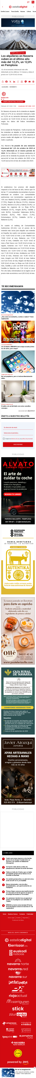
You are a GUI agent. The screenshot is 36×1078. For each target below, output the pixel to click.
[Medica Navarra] (26, 1023)
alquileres (5, 87)
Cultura (29, 11)
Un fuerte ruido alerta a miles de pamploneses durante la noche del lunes (18, 867)
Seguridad (25, 917)
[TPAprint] (9, 1036)
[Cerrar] (35, 1068)
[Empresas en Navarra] (9, 1023)
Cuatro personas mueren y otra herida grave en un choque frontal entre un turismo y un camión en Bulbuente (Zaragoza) (17, 861)
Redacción (4, 97)
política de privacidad (27, 438)
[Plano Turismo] (26, 1030)
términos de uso (15, 438)
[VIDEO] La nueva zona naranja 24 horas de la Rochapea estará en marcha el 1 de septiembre (18, 906)
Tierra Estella (15, 11)
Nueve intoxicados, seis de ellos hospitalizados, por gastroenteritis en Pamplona (17, 886)
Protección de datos (18, 920)
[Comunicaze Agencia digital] (18, 925)
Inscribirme (18, 444)
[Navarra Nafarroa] (18, 1043)
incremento (13, 87)
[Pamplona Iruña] (26, 1036)
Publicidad (30, 914)
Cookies (18, 917)
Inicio (4, 914)
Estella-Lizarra (5, 11)
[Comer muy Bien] (9, 1030)
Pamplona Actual (18, 53)
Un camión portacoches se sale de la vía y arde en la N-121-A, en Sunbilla (18, 879)
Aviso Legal (11, 917)
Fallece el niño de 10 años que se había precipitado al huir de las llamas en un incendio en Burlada (17, 873)
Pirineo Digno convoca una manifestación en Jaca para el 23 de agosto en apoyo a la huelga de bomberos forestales (18, 892)
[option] (18, 6)
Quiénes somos (13, 914)
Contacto (22, 914)
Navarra (22, 11)
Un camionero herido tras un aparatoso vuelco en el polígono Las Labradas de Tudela (17, 899)
